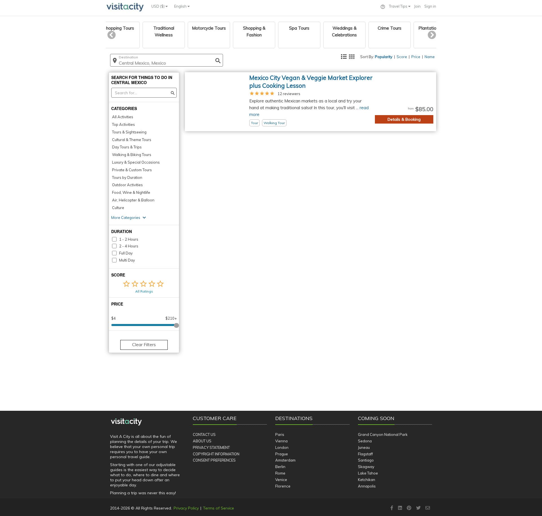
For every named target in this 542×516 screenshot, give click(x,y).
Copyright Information (216, 454)
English (180, 6)
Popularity (383, 56)
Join (417, 6)
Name (430, 56)
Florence (282, 486)
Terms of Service (218, 508)
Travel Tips (398, 6)
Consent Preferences (214, 460)
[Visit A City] (126, 422)
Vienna (281, 441)
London (282, 447)
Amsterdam (285, 460)
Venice (281, 479)
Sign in (430, 6)
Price (415, 56)
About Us (202, 441)
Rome (280, 473)
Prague (281, 454)
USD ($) (158, 6)
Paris (279, 434)
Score (402, 56)
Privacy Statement (211, 447)
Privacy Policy (186, 508)
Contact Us (204, 434)
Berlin (280, 466)
